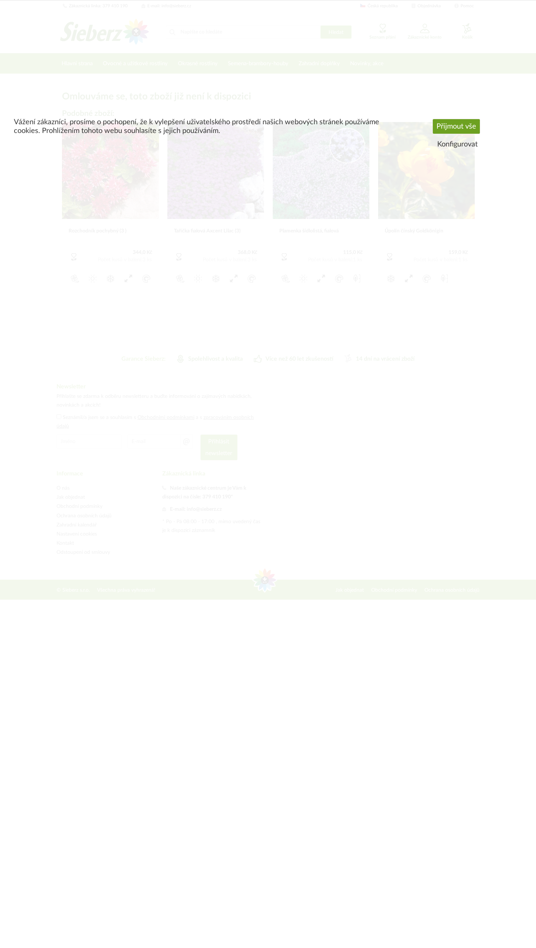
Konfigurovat (457, 144)
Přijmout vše (456, 126)
